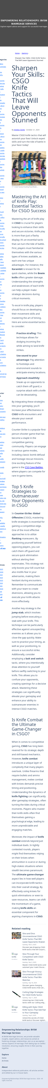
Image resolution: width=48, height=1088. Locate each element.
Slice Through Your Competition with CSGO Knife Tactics (32, 957)
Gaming (25, 53)
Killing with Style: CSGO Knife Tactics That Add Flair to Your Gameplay (34, 1010)
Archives (5, 1061)
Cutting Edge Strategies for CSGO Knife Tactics (32, 993)
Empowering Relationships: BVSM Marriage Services (24, 22)
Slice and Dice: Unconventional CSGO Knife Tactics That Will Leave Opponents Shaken (33, 937)
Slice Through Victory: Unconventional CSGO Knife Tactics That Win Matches (32, 975)
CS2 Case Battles (34, 467)
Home (17, 53)
